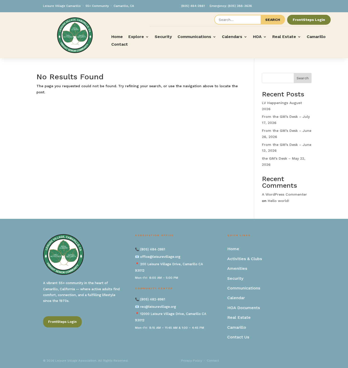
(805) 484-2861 (193, 6)
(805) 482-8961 (152, 299)
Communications (194, 37)
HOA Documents (243, 307)
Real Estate (284, 37)
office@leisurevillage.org (160, 257)
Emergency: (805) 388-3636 (231, 6)
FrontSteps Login (309, 20)
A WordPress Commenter (284, 194)
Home (117, 37)
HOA (257, 37)
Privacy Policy (191, 360)
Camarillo (316, 37)
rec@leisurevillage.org (158, 307)
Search (303, 78)
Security (163, 37)
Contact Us (238, 337)
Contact (119, 45)
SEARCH (272, 20)
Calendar (236, 297)
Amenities (237, 268)
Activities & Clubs (244, 258)
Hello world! (278, 201)
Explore (136, 37)
